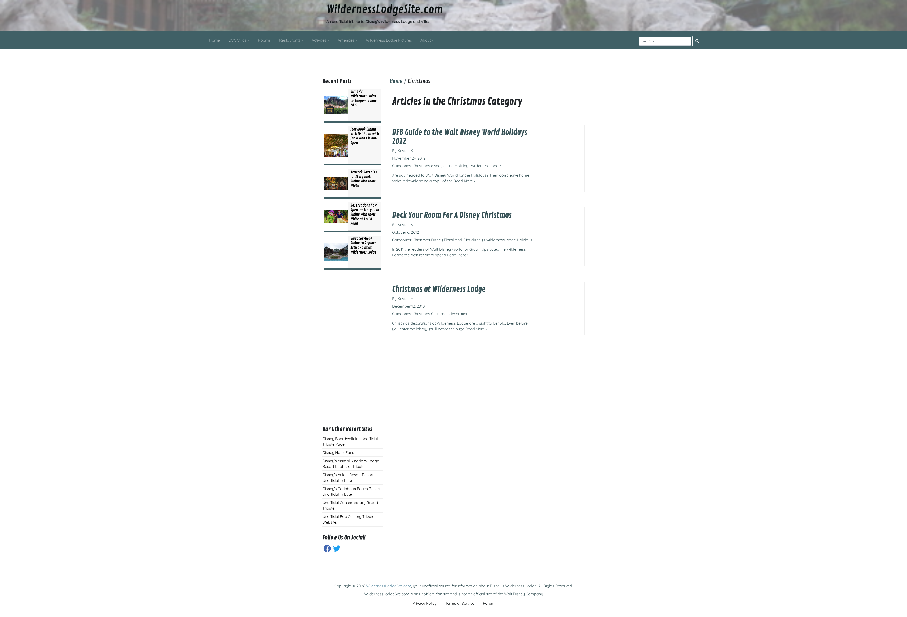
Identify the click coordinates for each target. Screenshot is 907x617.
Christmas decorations (450, 313)
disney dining (442, 165)
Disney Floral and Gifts (451, 239)
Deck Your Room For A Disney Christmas (452, 215)
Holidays (462, 165)
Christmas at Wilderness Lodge (439, 289)
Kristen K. (406, 150)
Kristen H (405, 298)
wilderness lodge (486, 165)
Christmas (421, 165)
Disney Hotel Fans (338, 452)
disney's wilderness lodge (493, 239)
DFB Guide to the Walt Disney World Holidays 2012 (459, 137)
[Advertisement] (453, 59)
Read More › (464, 180)
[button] (239, 40)
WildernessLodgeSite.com (384, 10)
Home (396, 81)
